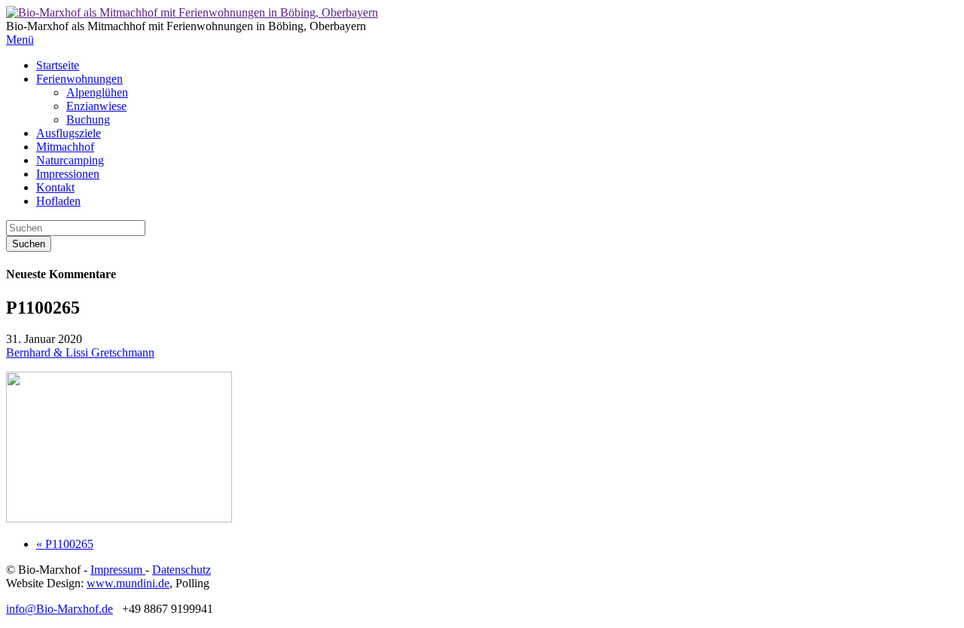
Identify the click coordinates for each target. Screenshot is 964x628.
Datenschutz (181, 569)
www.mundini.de (128, 583)
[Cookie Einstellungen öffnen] (33, 608)
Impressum (117, 569)
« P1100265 (64, 544)
